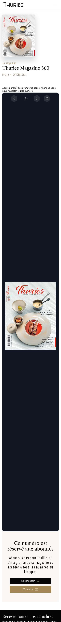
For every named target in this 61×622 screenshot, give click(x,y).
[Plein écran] (47, 98)
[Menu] (55, 4)
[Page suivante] (37, 98)
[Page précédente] (14, 98)
